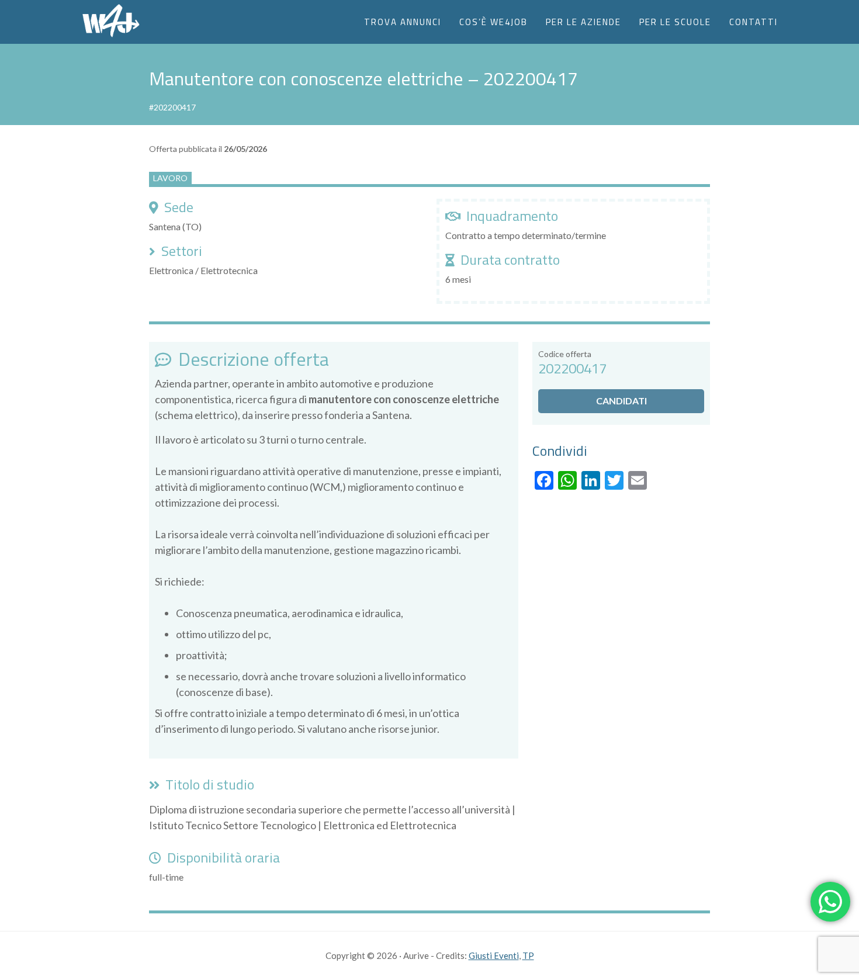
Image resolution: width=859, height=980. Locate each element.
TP (528, 955)
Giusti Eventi (494, 955)
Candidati (621, 400)
